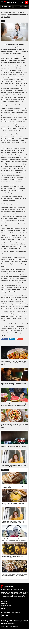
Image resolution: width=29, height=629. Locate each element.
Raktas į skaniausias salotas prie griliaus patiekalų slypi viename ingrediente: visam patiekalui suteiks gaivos (14, 426)
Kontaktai (3, 606)
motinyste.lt (4, 623)
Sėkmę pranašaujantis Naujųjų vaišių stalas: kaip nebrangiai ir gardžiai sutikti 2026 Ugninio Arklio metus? (13, 363)
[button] (4, 339)
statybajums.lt (12, 621)
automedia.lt (26, 620)
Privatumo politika (5, 603)
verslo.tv (11, 620)
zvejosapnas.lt (4, 621)
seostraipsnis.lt (11, 623)
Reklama (3, 608)
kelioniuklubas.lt (18, 620)
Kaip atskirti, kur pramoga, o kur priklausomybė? (14, 446)
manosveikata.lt (5, 620)
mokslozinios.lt (20, 621)
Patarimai (3, 20)
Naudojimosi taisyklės (6, 605)
